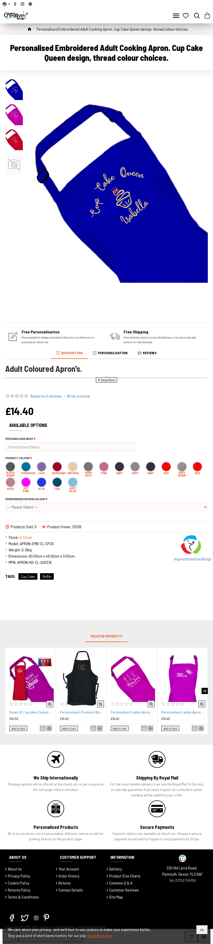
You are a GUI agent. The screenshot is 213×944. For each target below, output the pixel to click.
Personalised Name (19, 438)
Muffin (47, 576)
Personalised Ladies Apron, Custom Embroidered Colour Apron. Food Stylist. (133, 712)
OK (202, 930)
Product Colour (17, 458)
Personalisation (113, 353)
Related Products (106, 636)
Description (72, 353)
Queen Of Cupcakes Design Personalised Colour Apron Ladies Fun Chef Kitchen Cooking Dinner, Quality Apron (31, 712)
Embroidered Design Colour (25, 499)
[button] (8, 691)
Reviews (150, 353)
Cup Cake (28, 576)
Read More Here (100, 935)
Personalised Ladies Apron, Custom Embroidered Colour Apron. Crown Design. (183, 712)
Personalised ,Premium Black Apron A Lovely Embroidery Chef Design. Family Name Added (82, 712)
